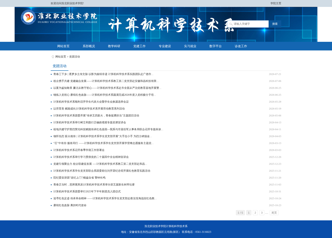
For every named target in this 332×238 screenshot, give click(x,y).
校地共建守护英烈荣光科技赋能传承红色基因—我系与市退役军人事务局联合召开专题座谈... (108, 129)
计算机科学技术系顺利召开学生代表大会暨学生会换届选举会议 (91, 101)
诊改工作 (241, 46)
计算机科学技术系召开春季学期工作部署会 (79, 150)
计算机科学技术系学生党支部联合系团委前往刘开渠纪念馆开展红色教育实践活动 (101, 170)
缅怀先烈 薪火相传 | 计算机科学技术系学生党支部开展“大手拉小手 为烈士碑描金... (102, 136)
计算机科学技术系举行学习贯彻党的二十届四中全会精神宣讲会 (91, 157)
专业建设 (165, 46)
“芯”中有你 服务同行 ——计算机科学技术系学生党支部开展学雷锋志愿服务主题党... (103, 143)
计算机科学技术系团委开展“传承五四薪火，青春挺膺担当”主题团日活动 (96, 115)
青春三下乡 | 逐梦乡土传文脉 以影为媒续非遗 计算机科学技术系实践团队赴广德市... (103, 74)
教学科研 (114, 46)
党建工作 (139, 46)
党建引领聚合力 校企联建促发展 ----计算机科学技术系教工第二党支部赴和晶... (100, 163)
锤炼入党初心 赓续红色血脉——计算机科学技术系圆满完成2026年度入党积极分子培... (104, 94)
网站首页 (63, 46)
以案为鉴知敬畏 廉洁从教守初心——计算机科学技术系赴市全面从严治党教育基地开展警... (107, 87)
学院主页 (276, 3)
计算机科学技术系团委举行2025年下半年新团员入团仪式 (87, 191)
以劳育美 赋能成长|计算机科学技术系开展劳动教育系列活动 (89, 108)
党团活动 (74, 56)
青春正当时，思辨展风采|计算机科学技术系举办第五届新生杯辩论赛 (94, 184)
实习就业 (190, 46)
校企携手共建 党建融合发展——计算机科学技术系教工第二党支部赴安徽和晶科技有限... (106, 81)
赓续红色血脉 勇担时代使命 (69, 205)
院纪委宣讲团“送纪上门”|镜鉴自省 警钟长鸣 (79, 177)
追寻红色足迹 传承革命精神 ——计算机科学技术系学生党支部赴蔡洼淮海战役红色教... (105, 198)
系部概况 (89, 46)
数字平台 (215, 46)
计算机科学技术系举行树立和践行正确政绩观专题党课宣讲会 (89, 122)
